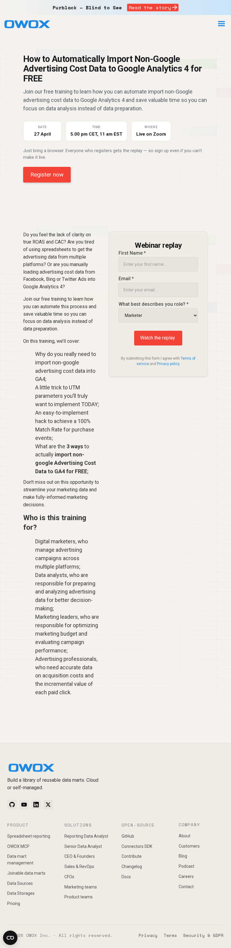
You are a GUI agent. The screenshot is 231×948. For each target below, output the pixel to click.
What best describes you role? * (154, 304)
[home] (27, 25)
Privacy (148, 935)
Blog (183, 856)
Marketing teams (80, 887)
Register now (46, 174)
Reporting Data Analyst (86, 836)
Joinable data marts (26, 873)
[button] (221, 23)
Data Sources (20, 883)
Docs (126, 876)
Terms (170, 935)
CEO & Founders (79, 856)
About (184, 835)
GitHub (128, 836)
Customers (189, 846)
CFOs (69, 876)
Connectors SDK (137, 846)
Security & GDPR (203, 935)
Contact (186, 886)
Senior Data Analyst (83, 846)
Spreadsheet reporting (28, 836)
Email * (126, 278)
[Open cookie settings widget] (10, 938)
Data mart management (20, 859)
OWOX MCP (18, 846)
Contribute (132, 856)
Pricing (13, 903)
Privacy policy (168, 364)
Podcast (186, 866)
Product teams (78, 896)
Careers (186, 876)
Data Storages (21, 893)
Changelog (132, 866)
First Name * (132, 253)
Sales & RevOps (79, 866)
